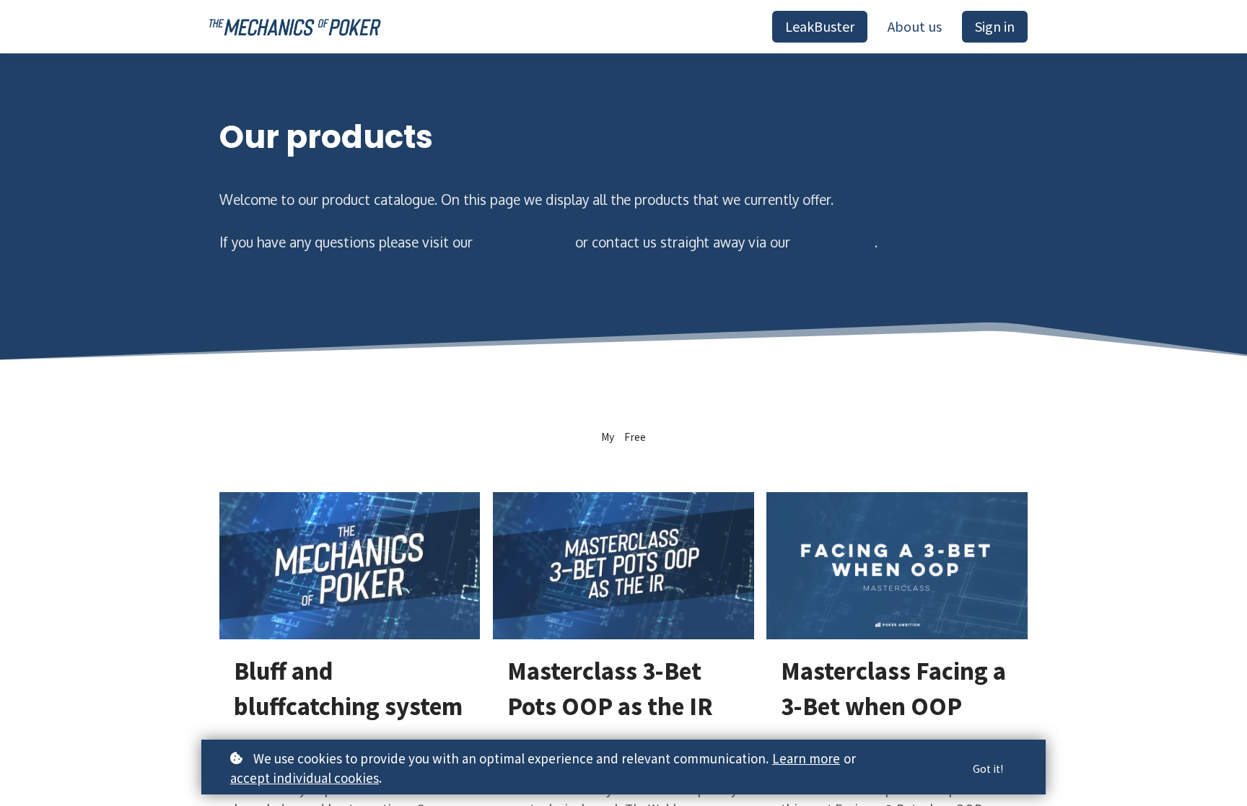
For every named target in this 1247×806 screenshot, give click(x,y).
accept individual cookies (304, 777)
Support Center (524, 241)
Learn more (806, 758)
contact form (834, 241)
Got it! (988, 768)
